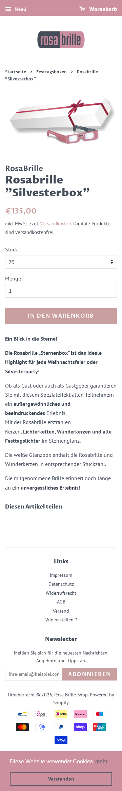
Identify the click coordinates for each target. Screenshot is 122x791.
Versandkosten (55, 223)
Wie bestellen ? (61, 620)
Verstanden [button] (61, 779)
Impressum (61, 575)
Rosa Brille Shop (71, 695)
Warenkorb (102, 9)
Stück (11, 249)
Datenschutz (61, 584)
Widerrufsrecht (61, 593)
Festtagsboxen (51, 72)
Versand (61, 611)
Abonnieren (89, 674)
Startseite (15, 72)
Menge (13, 278)
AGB (61, 602)
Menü (19, 9)
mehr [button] (101, 761)
